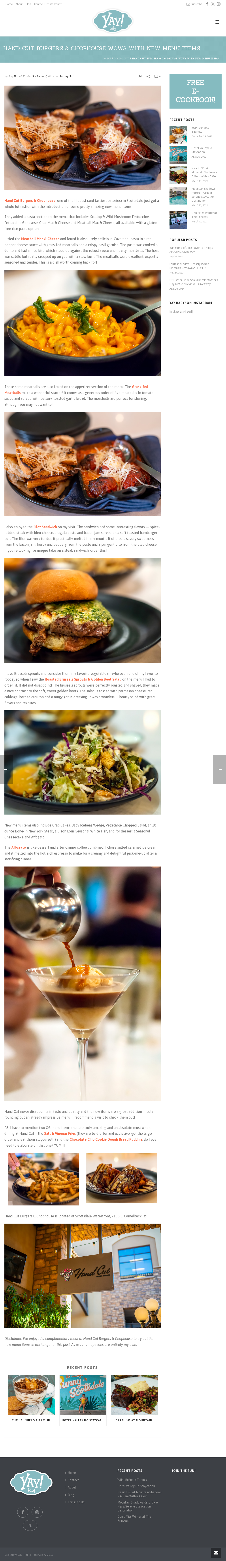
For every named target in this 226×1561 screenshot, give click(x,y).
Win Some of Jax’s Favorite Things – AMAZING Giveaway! (192, 249)
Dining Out (121, 58)
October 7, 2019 (43, 76)
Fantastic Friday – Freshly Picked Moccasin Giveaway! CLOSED (189, 266)
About (72, 1487)
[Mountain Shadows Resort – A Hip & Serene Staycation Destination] (178, 196)
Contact (73, 1480)
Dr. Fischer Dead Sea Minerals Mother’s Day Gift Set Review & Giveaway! (194, 282)
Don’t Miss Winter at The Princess (204, 214)
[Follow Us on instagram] (37, 1512)
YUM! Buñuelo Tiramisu (31, 1420)
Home (107, 58)
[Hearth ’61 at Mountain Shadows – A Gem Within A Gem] (134, 1395)
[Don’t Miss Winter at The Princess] (178, 220)
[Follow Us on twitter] (30, 1525)
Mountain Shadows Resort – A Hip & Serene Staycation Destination (203, 194)
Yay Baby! (15, 76)
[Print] (140, 76)
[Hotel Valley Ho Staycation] (83, 1395)
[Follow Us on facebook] (22, 1512)
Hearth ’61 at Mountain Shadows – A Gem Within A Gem (135, 1420)
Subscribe (196, 4)
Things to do (76, 1502)
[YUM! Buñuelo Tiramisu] (31, 1395)
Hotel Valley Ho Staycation (84, 1420)
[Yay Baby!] (113, 21)
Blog (71, 1495)
